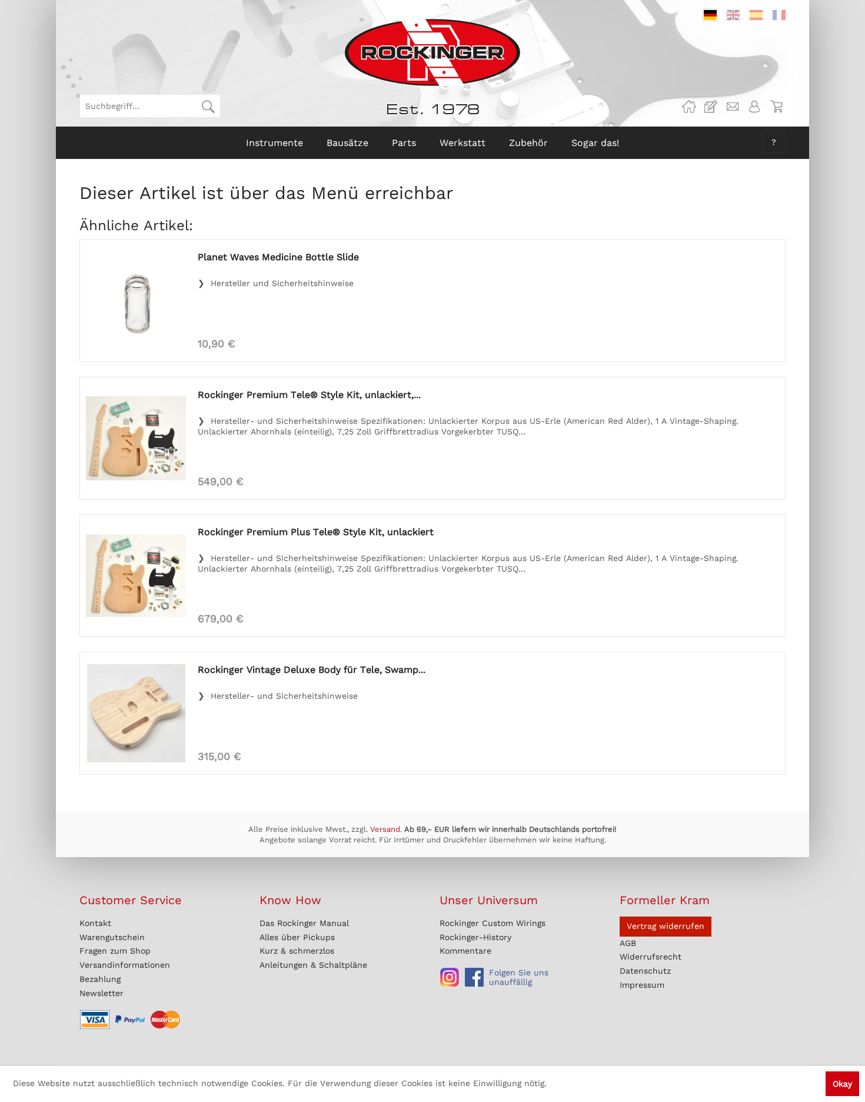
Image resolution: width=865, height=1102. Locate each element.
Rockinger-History (475, 937)
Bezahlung (100, 979)
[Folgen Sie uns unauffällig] (449, 977)
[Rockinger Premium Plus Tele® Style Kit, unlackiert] (136, 575)
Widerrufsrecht (650, 956)
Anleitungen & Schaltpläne (313, 965)
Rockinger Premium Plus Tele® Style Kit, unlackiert (316, 531)
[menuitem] (150, 106)
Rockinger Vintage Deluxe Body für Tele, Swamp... (311, 669)
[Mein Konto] (754, 106)
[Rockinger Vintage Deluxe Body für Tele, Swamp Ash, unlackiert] (136, 713)
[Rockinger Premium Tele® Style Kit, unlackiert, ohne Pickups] (136, 438)
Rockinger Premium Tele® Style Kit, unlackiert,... (309, 394)
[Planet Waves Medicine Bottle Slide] (136, 300)
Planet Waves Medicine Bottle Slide (278, 257)
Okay (842, 1083)
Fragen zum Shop (115, 950)
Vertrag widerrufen (665, 926)
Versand (385, 829)
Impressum (642, 985)
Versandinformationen (124, 965)
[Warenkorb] (776, 106)
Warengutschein (112, 937)
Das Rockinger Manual (304, 923)
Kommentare (465, 950)
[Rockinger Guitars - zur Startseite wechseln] (432, 52)
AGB (628, 943)
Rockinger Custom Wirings (492, 923)
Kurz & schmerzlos (297, 950)
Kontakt (95, 923)
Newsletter (101, 993)
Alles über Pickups (297, 937)
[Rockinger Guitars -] (689, 106)
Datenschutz (645, 970)
